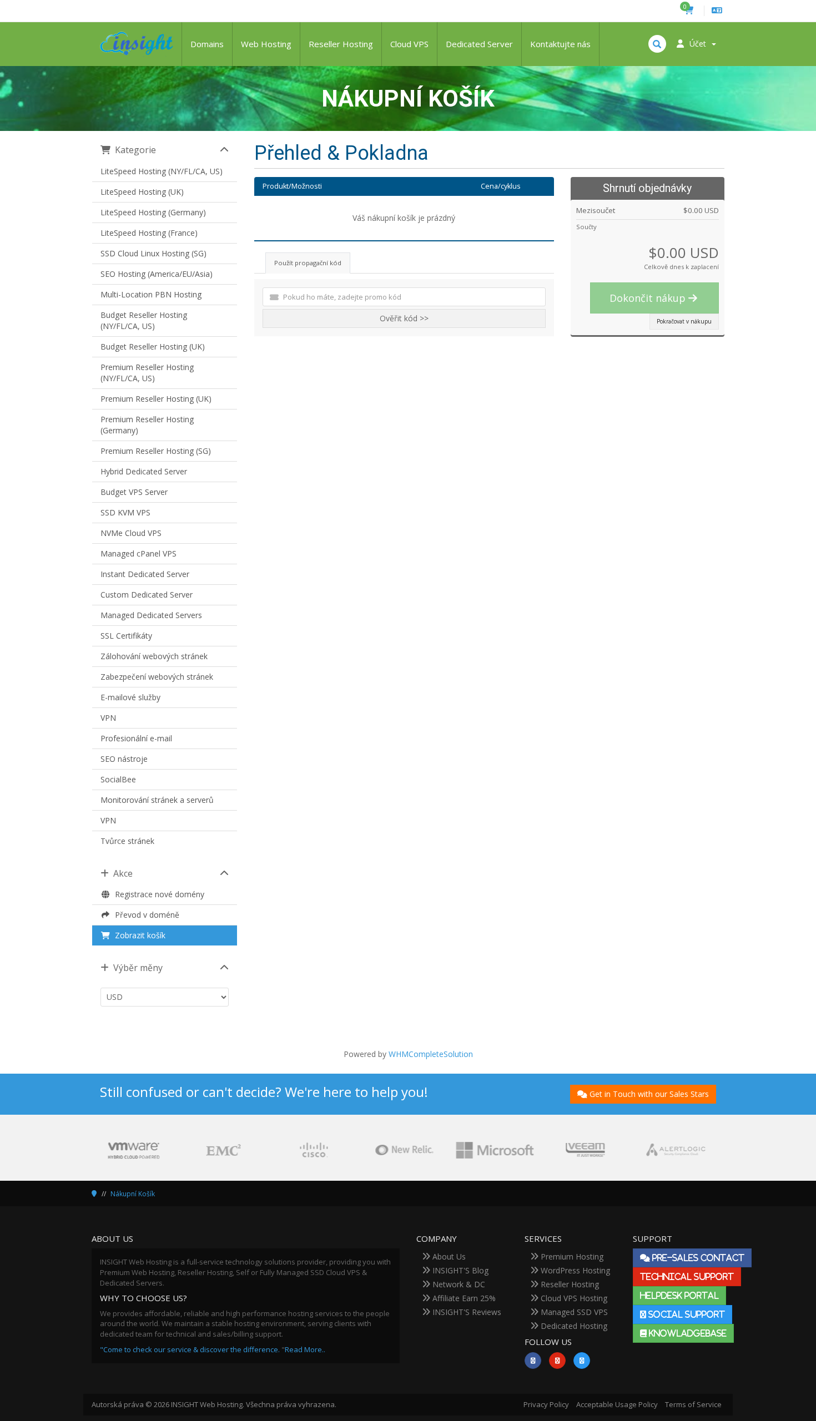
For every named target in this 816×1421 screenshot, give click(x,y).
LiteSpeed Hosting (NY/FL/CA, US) (161, 171)
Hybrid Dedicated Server (143, 471)
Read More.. (305, 1349)
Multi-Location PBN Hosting (151, 294)
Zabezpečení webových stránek (156, 676)
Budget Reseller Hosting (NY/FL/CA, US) (143, 320)
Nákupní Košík (132, 1194)
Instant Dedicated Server (144, 574)
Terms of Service (693, 1404)
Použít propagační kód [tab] (307, 263)
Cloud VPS (409, 43)
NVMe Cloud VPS (131, 533)
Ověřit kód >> (404, 318)
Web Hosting (266, 43)
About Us (448, 1256)
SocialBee (118, 779)
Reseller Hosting (341, 43)
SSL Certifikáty (126, 635)
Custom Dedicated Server (146, 594)
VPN (108, 717)
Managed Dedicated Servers (151, 615)
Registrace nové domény (157, 894)
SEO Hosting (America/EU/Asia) (156, 274)
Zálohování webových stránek (154, 656)
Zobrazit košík (137, 935)
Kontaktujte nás (560, 43)
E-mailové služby (130, 697)
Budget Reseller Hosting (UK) (152, 346)
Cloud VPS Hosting (572, 1298)
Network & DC (457, 1284)
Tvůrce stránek (127, 841)
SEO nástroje (124, 759)
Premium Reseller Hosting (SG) (155, 451)
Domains (207, 43)
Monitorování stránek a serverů (157, 800)
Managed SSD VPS (573, 1312)
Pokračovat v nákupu (684, 321)
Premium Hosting (570, 1256)
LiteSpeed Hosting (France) (149, 232)
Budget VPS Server (134, 492)
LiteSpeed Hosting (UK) (142, 191)
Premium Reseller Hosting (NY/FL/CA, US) (147, 372)
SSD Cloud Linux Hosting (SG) (153, 253)
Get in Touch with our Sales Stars (649, 1094)
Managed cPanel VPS (138, 553)
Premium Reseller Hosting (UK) (155, 398)
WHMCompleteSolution (431, 1054)
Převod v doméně (144, 914)
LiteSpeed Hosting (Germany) (153, 212)
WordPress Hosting (574, 1270)
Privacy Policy (546, 1404)
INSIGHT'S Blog (459, 1270)
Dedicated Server (479, 43)
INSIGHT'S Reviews (465, 1312)
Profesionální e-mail (136, 738)
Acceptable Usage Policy (617, 1404)
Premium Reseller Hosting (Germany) (147, 425)
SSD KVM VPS (125, 512)
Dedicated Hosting (572, 1326)
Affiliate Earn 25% (463, 1298)
